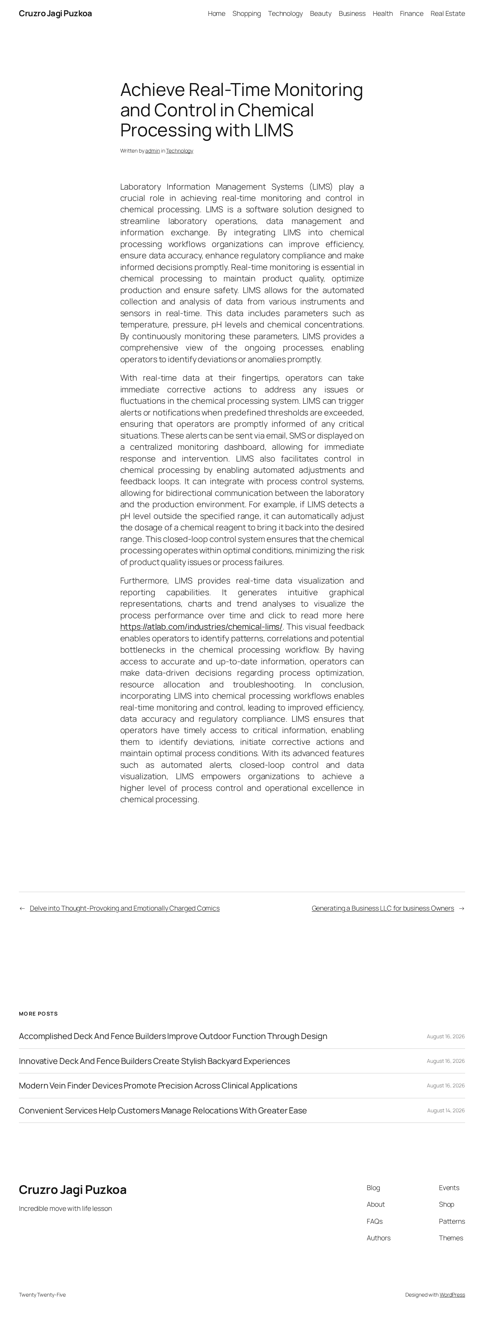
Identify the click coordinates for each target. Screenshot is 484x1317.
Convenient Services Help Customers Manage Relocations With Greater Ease (163, 1110)
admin (152, 150)
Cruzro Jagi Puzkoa (55, 13)
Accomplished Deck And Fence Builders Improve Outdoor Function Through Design (173, 1036)
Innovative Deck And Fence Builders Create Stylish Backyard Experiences (154, 1060)
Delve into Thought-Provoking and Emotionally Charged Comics (125, 907)
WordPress (452, 1294)
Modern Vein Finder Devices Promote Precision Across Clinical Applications (158, 1085)
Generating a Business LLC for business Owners (383, 907)
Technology (179, 150)
